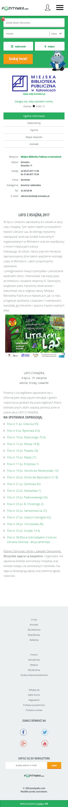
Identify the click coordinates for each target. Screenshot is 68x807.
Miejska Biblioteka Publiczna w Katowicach (41, 156)
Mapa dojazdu (34, 137)
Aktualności (34, 659)
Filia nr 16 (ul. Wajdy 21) (21, 457)
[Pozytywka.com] (34, 775)
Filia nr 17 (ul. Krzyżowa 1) (22, 464)
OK (46, 803)
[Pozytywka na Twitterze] (44, 732)
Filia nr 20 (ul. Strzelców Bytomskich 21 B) (32, 477)
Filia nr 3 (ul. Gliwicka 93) (22, 424)
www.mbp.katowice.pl (34, 93)
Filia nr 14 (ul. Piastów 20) (22, 451)
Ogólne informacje (34, 116)
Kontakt (34, 144)
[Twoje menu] (47, 7)
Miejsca (34, 664)
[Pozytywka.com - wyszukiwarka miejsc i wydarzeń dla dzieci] (15, 9)
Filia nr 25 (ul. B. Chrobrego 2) (25, 504)
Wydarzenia (34, 669)
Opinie (34, 130)
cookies (40, 803)
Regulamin (34, 699)
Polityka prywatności (34, 705)
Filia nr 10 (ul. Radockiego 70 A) (26, 437)
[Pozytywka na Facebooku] (23, 732)
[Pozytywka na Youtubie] (44, 744)
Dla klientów (34, 629)
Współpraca (34, 634)
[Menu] (59, 7)
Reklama (34, 639)
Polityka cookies (34, 710)
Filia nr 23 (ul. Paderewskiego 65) (27, 497)
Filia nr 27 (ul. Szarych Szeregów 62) (29, 517)
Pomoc (34, 654)
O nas (34, 619)
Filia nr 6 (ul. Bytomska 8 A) (23, 431)
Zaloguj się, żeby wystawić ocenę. (34, 101)
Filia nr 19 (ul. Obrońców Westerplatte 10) (32, 471)
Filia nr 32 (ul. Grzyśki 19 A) (23, 531)
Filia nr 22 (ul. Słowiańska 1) (24, 491)
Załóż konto (34, 694)
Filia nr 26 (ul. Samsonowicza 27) (27, 511)
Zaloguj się (34, 689)
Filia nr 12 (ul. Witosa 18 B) (23, 444)
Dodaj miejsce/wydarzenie (34, 675)
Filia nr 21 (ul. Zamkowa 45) (23, 484)
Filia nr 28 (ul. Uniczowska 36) (25, 524)
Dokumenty (34, 123)
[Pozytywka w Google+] (23, 744)
